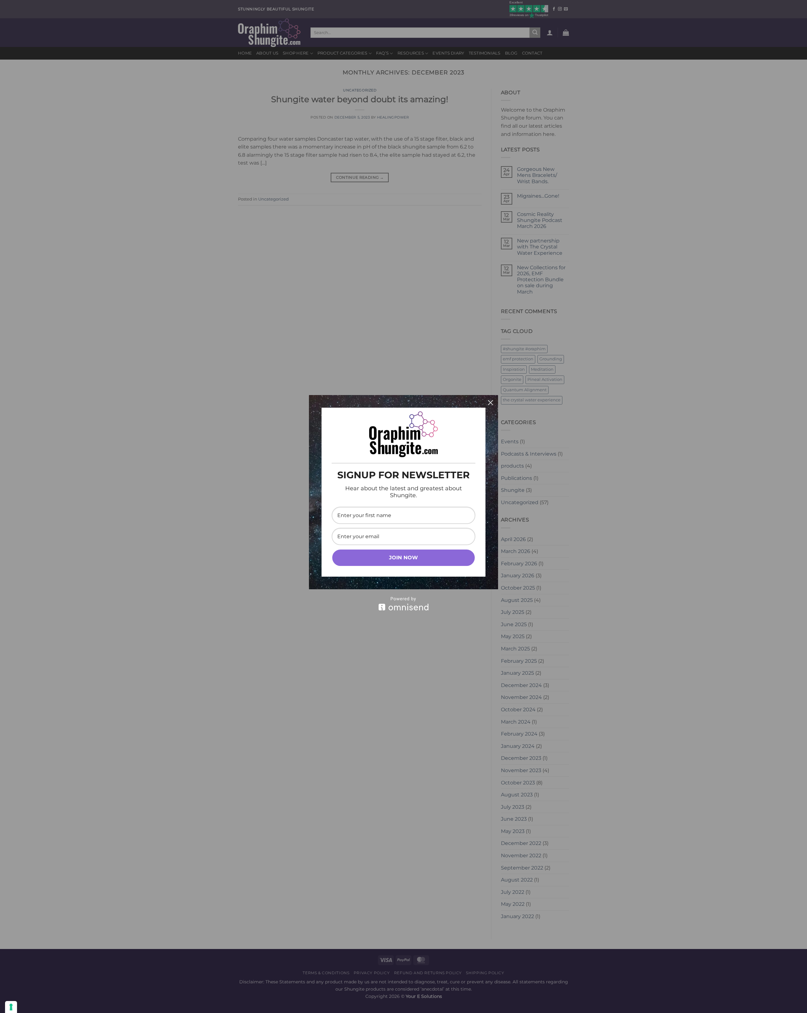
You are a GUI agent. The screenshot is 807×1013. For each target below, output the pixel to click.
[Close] (490, 402)
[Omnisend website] (403, 603)
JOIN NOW (403, 558)
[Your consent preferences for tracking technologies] (11, 1007)
